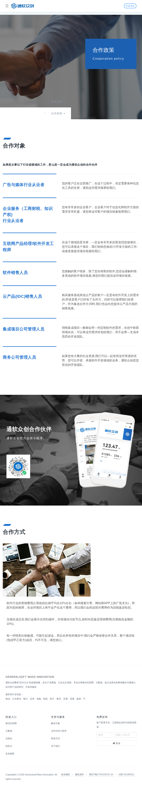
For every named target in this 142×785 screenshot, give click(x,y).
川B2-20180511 (126, 774)
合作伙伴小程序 (59, 731)
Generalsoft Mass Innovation (39, 774)
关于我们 (55, 746)
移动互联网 (11, 723)
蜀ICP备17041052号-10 (101, 774)
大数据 (9, 731)
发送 (118, 743)
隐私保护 (79, 774)
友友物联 (10, 753)
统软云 (9, 746)
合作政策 (56, 113)
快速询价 (130, 6)
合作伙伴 (56, 101)
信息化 (9, 738)
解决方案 (55, 723)
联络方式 (55, 738)
